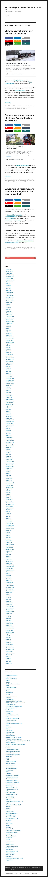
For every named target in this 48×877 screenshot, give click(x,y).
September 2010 (10, 549)
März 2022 (8, 311)
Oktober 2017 (9, 402)
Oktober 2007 (9, 609)
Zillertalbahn (9, 856)
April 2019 (8, 371)
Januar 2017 (9, 418)
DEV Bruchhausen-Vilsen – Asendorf (15, 702)
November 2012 (10, 504)
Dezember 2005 (10, 647)
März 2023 (8, 290)
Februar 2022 (9, 312)
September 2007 (10, 611)
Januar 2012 (9, 521)
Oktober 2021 (9, 319)
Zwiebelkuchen (20, 181)
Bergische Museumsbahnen (13, 683)
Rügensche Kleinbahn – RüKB (13, 804)
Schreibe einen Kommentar (30, 181)
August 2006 (9, 634)
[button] (9, 38)
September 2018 (10, 383)
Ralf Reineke (9, 105)
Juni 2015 (8, 451)
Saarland (8, 808)
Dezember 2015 (10, 440)
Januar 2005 (9, 663)
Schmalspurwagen (20, 90)
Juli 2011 (8, 532)
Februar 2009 (9, 582)
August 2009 (9, 571)
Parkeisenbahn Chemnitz (12, 775)
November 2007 (10, 608)
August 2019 (9, 364)
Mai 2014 (8, 473)
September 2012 (10, 508)
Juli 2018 (8, 387)
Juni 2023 (8, 285)
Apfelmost (7, 180)
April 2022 (8, 309)
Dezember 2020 (10, 337)
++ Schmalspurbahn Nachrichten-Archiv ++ (14, 873)
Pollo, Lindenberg (10, 792)
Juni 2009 (8, 575)
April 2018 (8, 392)
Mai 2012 (8, 514)
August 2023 (9, 281)
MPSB (7, 759)
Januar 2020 (9, 356)
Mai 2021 (8, 328)
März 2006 (8, 642)
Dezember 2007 (10, 606)
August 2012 (9, 509)
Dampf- (17, 242)
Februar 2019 (9, 375)
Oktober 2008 (9, 589)
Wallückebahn (9, 849)
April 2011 (8, 537)
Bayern (8, 680)
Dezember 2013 (10, 482)
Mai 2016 (8, 432)
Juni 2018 (8, 388)
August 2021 (9, 323)
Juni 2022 (8, 306)
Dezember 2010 (10, 544)
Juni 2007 (8, 616)
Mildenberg (9, 756)
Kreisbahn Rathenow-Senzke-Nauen (15, 744)
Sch (12, 248)
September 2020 (10, 342)
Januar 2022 (9, 314)
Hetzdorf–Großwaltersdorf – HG (14, 723)
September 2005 (10, 653)
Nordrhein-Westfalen (11, 768)
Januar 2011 (9, 542)
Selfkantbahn (9, 823)
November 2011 (10, 525)
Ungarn (8, 842)
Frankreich (9, 709)
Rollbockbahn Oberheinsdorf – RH (14, 801)
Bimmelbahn (10, 218)
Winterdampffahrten (22, 108)
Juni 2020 (8, 347)
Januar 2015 (9, 459)
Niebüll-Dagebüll (10, 765)
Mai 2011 (8, 535)
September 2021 (10, 321)
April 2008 (8, 599)
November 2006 (10, 628)
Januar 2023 (9, 293)
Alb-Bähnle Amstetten (11, 675)
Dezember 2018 (10, 378)
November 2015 (10, 442)
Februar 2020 (9, 354)
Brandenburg (9, 692)
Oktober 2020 (9, 340)
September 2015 (10, 445)
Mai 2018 (8, 390)
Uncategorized (23, 247)
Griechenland (9, 711)
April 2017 (8, 413)
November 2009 (10, 566)
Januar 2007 (9, 625)
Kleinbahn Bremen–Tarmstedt (14, 737)
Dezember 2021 (10, 316)
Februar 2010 (9, 561)
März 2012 (8, 518)
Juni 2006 (8, 637)
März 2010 (8, 559)
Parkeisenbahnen (10, 784)
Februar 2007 (9, 623)
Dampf (34, 247)
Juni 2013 (8, 492)
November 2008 (10, 587)
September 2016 (10, 425)
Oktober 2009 (9, 568)
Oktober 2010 (9, 547)
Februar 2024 (9, 271)
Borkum (8, 689)
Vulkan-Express (10, 844)
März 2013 (8, 497)
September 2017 (10, 404)
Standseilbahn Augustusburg (13, 830)
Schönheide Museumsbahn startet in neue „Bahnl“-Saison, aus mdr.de (19, 191)
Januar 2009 (9, 584)
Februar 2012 (9, 520)
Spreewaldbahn (10, 829)
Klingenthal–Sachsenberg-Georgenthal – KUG (18, 740)
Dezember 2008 (10, 585)
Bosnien (8, 690)
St (13, 248)
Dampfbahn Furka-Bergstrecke (14, 701)
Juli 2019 (8, 366)
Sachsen (8, 810)
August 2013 (9, 489)
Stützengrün (18, 220)
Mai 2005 (8, 660)
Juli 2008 (8, 594)
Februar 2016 (9, 437)
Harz (7, 716)
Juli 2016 (8, 428)
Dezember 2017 (10, 399)
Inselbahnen (9, 727)
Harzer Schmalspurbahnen (12, 718)
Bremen (8, 694)
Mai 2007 (8, 618)
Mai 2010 (8, 556)
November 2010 (10, 546)
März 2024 (8, 269)
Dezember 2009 (10, 565)
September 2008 (10, 590)
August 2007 (9, 613)
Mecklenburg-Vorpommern (13, 754)
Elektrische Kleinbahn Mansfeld (14, 706)
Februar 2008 (9, 603)
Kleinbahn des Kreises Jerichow (14, 739)
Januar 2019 (9, 376)
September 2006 (10, 632)
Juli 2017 (8, 407)
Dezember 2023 (10, 274)
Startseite (7, 867)
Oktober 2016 (9, 423)
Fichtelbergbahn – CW (11, 708)
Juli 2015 (8, 449)
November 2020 (10, 338)
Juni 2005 (8, 658)
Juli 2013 (8, 490)
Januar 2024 (9, 273)
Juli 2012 (8, 511)
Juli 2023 (8, 283)
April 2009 (8, 578)
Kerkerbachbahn (10, 732)
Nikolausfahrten (24, 180)
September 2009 (10, 570)
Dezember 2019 (10, 357)
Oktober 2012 (9, 506)
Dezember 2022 (10, 295)
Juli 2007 (8, 615)
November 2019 (10, 359)
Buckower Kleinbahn (11, 696)
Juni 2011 (8, 533)
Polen (7, 791)
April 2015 (8, 454)
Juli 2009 (8, 573)
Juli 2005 (8, 656)
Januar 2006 (9, 646)
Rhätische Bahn (10, 796)
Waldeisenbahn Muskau (12, 846)
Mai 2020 (8, 349)
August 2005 (9, 654)
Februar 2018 (9, 395)
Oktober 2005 (9, 651)
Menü (7, 16)
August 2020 (9, 344)
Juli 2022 (8, 304)
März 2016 (8, 435)
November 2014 (10, 463)
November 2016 (10, 421)
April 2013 (8, 495)
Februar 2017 (9, 416)
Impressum (13, 867)
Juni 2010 (8, 554)
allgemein (8, 677)
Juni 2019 (8, 368)
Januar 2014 (9, 480)
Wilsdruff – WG (10, 854)
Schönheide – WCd (11, 816)
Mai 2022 (8, 307)
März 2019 (8, 373)
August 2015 (9, 447)
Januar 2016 (9, 439)
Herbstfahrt (11, 180)
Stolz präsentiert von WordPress (30, 873)
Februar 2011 (9, 540)
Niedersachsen (9, 766)
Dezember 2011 (10, 523)
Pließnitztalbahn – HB (11, 787)
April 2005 (8, 661)
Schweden (8, 820)
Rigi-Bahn (8, 799)
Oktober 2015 (9, 444)
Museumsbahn (25, 165)
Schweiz (8, 822)
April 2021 (8, 330)
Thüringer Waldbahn (11, 835)
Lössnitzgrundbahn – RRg (12, 749)
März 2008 (8, 601)
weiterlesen (8, 102)
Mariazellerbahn (10, 753)
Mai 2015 (8, 452)
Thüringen (8, 834)
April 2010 (8, 558)
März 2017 (8, 414)
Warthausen (15, 108)
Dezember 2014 (10, 461)
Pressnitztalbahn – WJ (11, 794)
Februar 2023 (9, 292)
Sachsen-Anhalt (10, 811)
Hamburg (8, 713)
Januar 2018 (9, 397)
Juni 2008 (8, 596)
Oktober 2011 (9, 527)
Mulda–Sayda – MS (11, 761)
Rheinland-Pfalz (10, 797)
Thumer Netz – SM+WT (12, 832)
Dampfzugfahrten (18, 80)
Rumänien (8, 806)
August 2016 (9, 426)
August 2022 (9, 302)
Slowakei (8, 827)
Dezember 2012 (10, 502)
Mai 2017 (8, 411)
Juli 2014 (8, 470)
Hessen (8, 721)
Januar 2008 (9, 604)
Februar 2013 (9, 499)
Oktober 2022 (9, 299)
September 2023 (10, 280)
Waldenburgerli (10, 848)
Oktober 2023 (9, 278)
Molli (7, 758)
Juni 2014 (8, 471)
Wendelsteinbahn (10, 853)
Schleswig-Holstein (11, 815)
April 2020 (8, 350)
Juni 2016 (8, 430)
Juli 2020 (8, 345)
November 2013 (10, 483)
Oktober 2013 (9, 485)
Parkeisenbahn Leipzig (11, 780)
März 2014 (8, 477)
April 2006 (8, 641)
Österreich (8, 773)
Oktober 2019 (9, 361)
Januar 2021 (9, 335)
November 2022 (10, 297)
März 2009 (8, 580)
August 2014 (9, 468)
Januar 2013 (9, 501)
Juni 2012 (8, 513)
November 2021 (10, 318)
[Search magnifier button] (35, 258)
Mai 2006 (8, 639)
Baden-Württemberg (26, 105)
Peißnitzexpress (10, 785)
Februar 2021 (9, 333)
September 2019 (10, 363)
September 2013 (10, 487)
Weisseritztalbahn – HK (12, 851)
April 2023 (8, 288)
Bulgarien (8, 697)
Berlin (7, 685)
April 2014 (8, 475)
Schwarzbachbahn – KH (12, 818)
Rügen (7, 803)
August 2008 (9, 592)
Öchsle (30, 81)
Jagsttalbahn (9, 730)
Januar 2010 (9, 563)
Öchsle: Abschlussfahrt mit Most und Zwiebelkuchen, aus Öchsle (19, 118)
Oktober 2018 (9, 382)
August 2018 (9, 385)
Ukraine (8, 839)
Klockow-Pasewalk (11, 742)
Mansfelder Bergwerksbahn (13, 751)
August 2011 (9, 530)
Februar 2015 (9, 458)
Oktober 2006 (9, 630)
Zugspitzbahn (9, 860)
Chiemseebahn (9, 699)
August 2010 (9, 551)
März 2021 (8, 331)
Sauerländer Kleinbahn (12, 813)
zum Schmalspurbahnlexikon (23, 867)
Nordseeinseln (9, 770)
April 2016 (8, 433)
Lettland (8, 746)
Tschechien (9, 837)
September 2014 (10, 466)
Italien (7, 728)
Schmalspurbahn (10, 83)
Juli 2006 (8, 635)
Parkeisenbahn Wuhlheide (12, 782)
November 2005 (10, 649)
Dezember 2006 (10, 627)
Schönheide (19, 215)
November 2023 (10, 276)
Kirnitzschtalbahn (10, 735)
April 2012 (8, 516)
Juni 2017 (8, 409)
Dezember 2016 (10, 420)
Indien (7, 725)
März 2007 (8, 622)
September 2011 (10, 528)
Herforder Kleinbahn (11, 720)
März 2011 (8, 539)
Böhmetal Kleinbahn (11, 687)
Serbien (8, 825)
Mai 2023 (8, 287)
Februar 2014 (9, 478)
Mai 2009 (8, 577)
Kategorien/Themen (35, 867)
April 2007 (8, 620)
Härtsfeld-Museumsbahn (12, 715)
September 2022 (10, 300)
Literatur (8, 747)
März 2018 (8, 394)
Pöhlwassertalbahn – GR (12, 789)
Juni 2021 (8, 326)
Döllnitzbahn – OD (10, 704)
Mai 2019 (8, 369)
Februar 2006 (9, 644)
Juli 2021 (8, 325)
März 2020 (8, 352)
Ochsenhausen (16, 107)
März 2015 (8, 456)
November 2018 (10, 380)
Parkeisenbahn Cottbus (12, 777)
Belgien (8, 682)
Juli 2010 (8, 552)
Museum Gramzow (10, 763)
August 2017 (9, 406)
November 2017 (10, 401)
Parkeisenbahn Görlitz (11, 778)
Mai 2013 (8, 494)
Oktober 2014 (9, 464)
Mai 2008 (8, 597)
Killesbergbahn (10, 734)
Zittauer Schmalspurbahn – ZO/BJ (14, 858)
